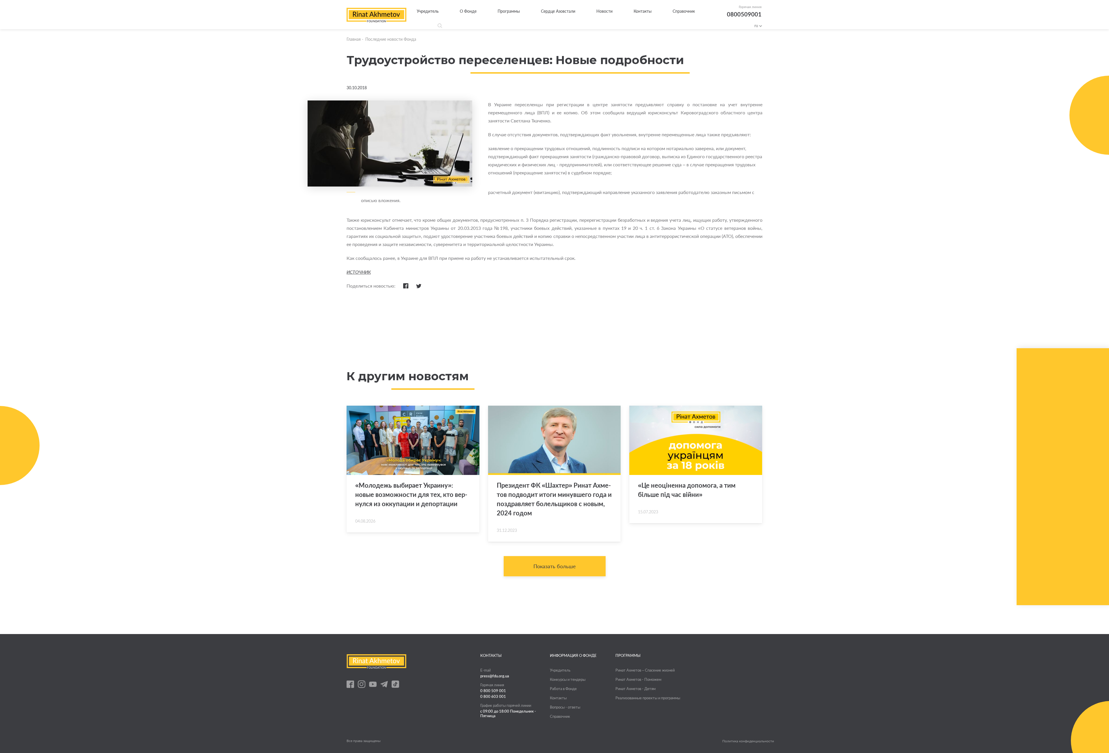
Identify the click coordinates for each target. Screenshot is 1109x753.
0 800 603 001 (493, 696)
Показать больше (554, 566)
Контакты (643, 11)
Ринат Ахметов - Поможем (638, 679)
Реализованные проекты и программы (647, 698)
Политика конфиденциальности (748, 741)
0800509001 (744, 14)
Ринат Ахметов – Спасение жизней (645, 670)
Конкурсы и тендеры (567, 679)
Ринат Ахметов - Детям (635, 688)
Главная (354, 39)
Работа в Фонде (563, 688)
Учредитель (428, 11)
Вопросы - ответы (565, 707)
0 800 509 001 (493, 690)
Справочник (684, 11)
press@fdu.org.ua (494, 676)
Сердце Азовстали (558, 11)
